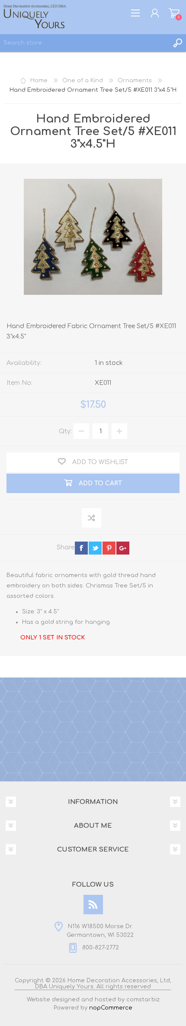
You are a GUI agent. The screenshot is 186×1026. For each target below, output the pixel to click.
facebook (81, 548)
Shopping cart (174, 13)
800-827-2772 (100, 948)
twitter (95, 548)
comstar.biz (143, 1000)
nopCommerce (110, 1008)
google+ (122, 548)
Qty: (65, 431)
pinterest (109, 548)
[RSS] (93, 904)
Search (177, 43)
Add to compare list (92, 518)
